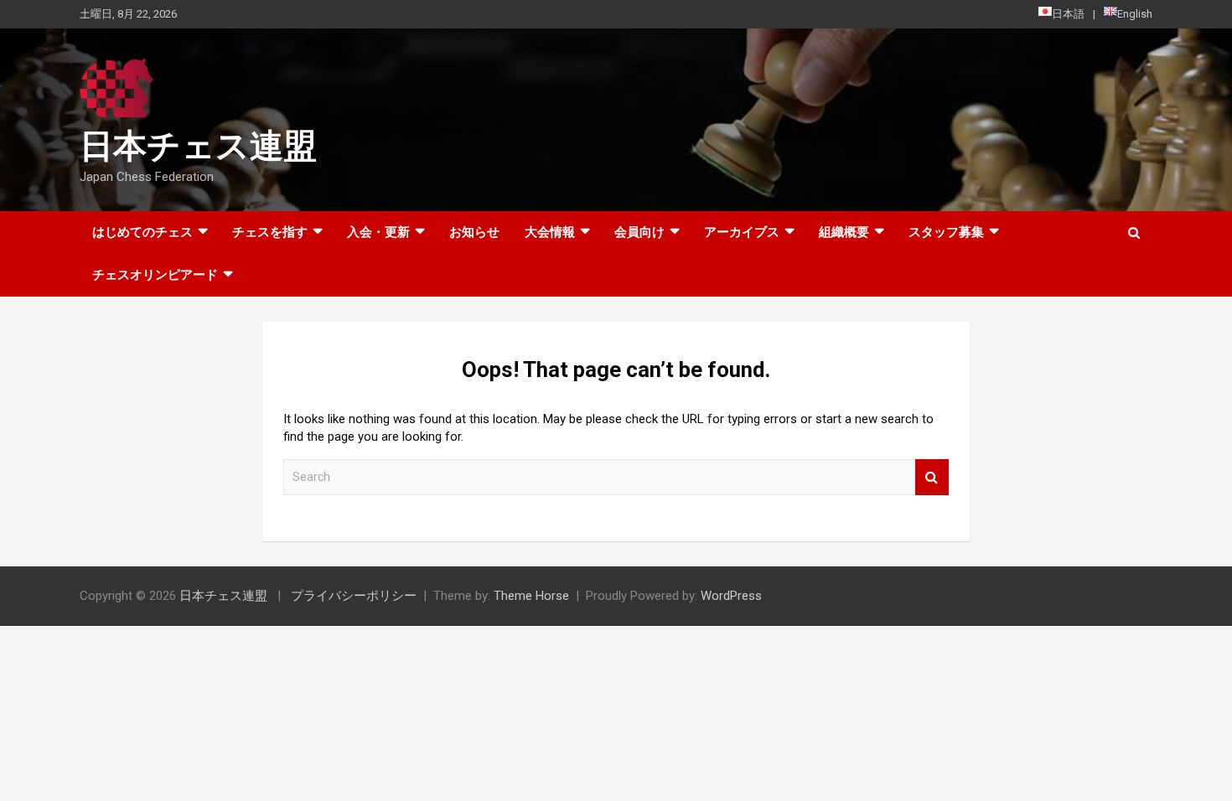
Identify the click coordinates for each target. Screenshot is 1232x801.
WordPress (731, 595)
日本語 (1068, 14)
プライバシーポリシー (354, 595)
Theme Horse (531, 595)
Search (932, 477)
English (1134, 14)
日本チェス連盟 (198, 146)
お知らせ (474, 232)
